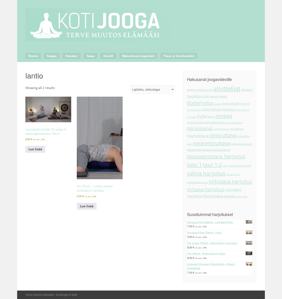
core (205, 96)
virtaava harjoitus (205, 189)
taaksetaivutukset (241, 144)
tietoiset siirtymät (240, 165)
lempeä (224, 116)
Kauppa (52, 56)
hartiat (214, 96)
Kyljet (202, 116)
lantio (211, 117)
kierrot (246, 104)
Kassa (90, 56)
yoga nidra (241, 196)
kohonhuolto (194, 109)
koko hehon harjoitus (219, 109)
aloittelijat (227, 88)
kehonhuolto (232, 103)
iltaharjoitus (200, 103)
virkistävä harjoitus (230, 181)
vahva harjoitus (206, 173)
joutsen (218, 103)
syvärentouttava (211, 143)
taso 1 (194, 164)
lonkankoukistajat (198, 122)
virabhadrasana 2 (197, 182)
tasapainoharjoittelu (216, 150)
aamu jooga (195, 90)
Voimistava (213, 196)
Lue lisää (35, 149)
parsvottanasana (234, 122)
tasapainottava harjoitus (216, 156)
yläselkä (229, 196)
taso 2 (226, 165)
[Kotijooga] (97, 36)
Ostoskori (71, 56)
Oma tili (108, 56)
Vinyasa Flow (233, 174)
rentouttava (222, 135)
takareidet (194, 150)
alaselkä (208, 90)
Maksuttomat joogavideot (138, 56)
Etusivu (33, 56)
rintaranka (243, 136)
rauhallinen (237, 129)
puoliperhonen (221, 129)
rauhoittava (198, 135)
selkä (189, 144)
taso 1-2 (212, 164)
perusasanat (199, 128)
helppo (222, 96)
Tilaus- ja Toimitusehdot (178, 56)
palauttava (217, 122)
